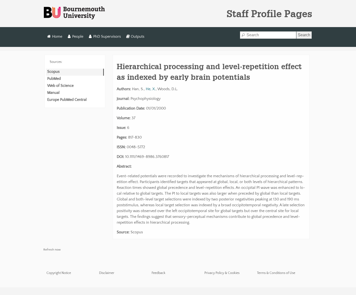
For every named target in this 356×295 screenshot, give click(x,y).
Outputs (137, 36)
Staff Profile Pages (269, 13)
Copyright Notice (58, 273)
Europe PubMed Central (67, 99)
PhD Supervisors (107, 36)
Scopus (53, 71)
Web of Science (60, 85)
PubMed (54, 78)
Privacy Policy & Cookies (222, 273)
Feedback (158, 273)
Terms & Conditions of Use (276, 273)
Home (57, 36)
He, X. (151, 89)
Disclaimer (106, 273)
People (77, 36)
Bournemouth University (74, 13)
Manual (53, 92)
